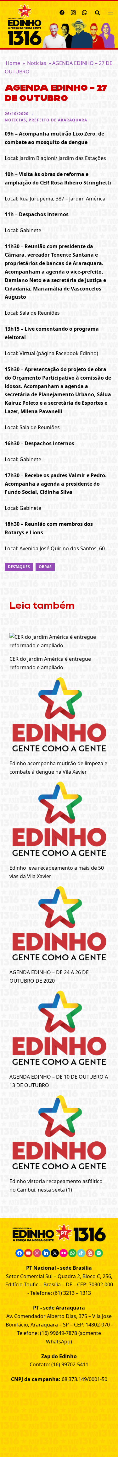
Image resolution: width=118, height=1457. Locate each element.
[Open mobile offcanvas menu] (110, 12)
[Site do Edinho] (25, 24)
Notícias (36, 63)
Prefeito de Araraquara (58, 120)
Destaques (19, 566)
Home (13, 63)
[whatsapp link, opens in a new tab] (84, 11)
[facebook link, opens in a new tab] (62, 11)
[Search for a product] (97, 12)
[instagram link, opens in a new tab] (73, 11)
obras (45, 566)
